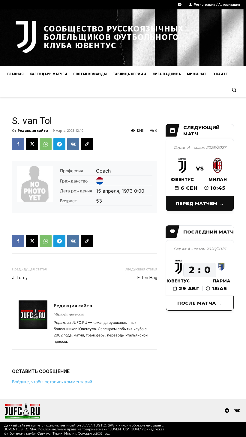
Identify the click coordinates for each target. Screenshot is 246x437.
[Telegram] (179, 4)
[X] (32, 144)
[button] (234, 89)
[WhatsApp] (46, 144)
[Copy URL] (87, 144)
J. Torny (20, 277)
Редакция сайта (33, 130)
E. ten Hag (147, 277)
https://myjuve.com (69, 314)
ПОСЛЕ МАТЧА (196, 303)
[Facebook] (18, 144)
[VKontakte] (237, 411)
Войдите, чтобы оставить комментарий (52, 381)
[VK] (73, 144)
